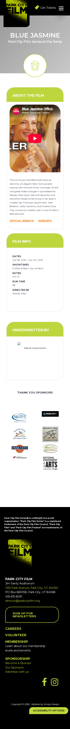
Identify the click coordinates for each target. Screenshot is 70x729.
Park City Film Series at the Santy (35, 42)
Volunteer (15, 635)
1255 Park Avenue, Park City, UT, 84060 (31, 588)
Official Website (22, 220)
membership (16, 642)
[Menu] (61, 8)
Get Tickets (48, 7)
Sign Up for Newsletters (24, 614)
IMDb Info (45, 220)
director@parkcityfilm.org (22, 601)
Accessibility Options (48, 710)
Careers (13, 629)
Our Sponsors (14, 667)
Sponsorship (17, 659)
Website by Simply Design (45, 704)
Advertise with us (17, 672)
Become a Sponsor (18, 663)
